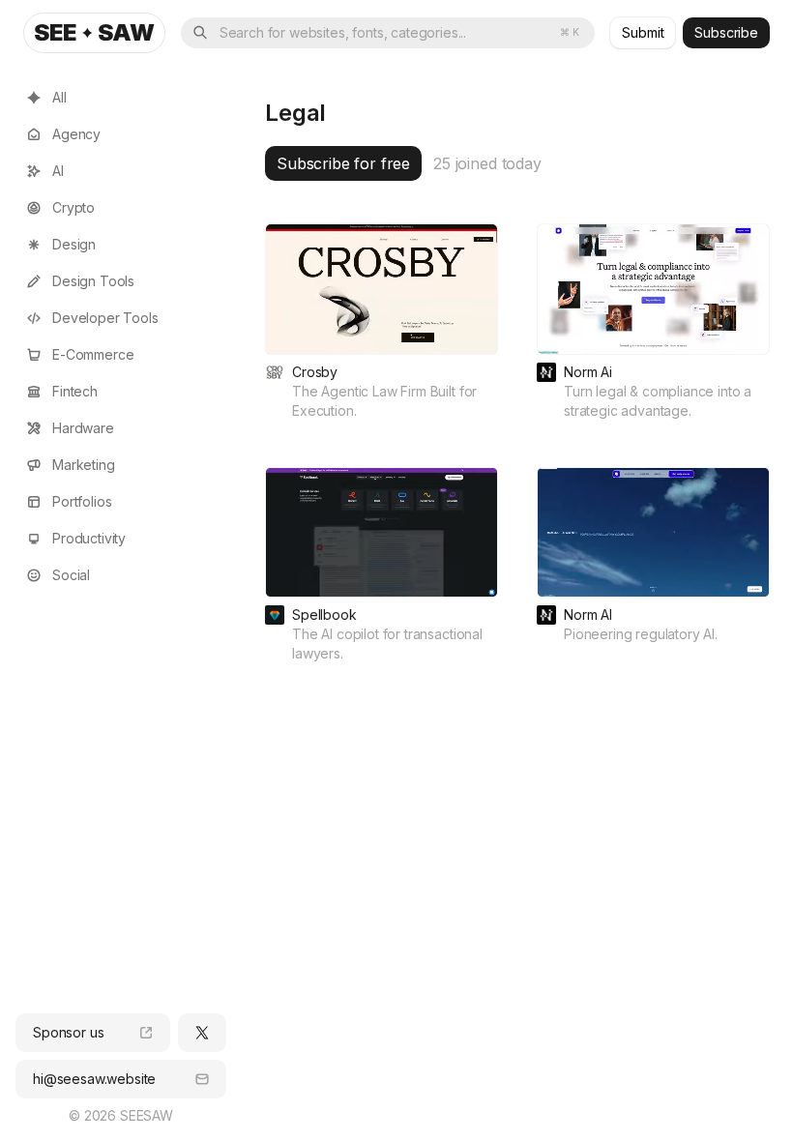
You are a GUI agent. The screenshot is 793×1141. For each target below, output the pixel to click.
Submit (642, 32)
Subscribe (726, 32)
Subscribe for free (343, 163)
